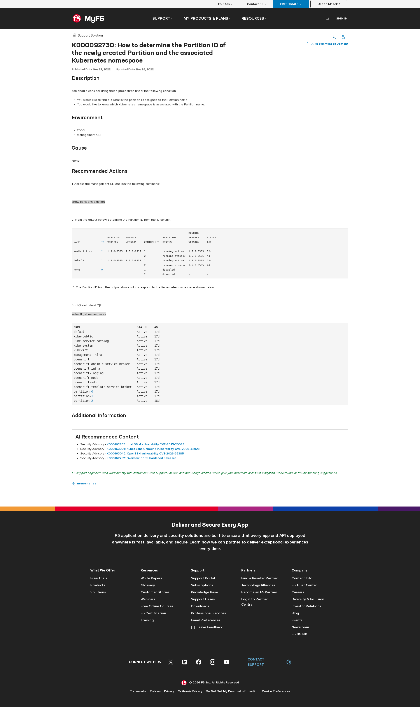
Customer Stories (155, 592)
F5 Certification (153, 613)
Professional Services (208, 613)
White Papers (151, 578)
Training (147, 620)
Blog (295, 613)
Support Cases (203, 599)
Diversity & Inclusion (308, 599)
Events (297, 620)
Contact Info (302, 578)
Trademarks (138, 691)
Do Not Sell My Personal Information (232, 691)
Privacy (169, 691)
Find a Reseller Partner (259, 578)
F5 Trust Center (304, 585)
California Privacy (190, 691)
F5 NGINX (299, 634)
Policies (155, 691)
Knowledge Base (204, 592)
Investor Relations (306, 606)
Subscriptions (202, 585)
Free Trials (98, 578)
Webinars (148, 599)
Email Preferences (205, 620)
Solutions (98, 592)
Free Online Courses (157, 606)
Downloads (200, 606)
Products (97, 585)
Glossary (148, 585)
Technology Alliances (258, 585)
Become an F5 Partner (259, 592)
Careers (298, 592)
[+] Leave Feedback (206, 627)
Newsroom (300, 627)
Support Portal (203, 578)
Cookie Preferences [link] (276, 691)
